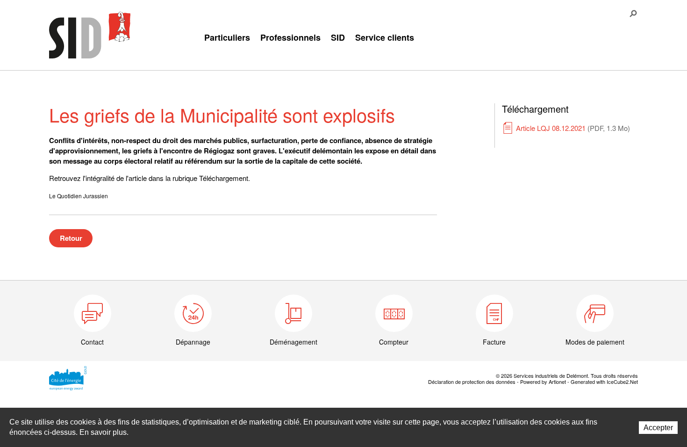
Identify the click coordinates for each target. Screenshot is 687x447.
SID (338, 37)
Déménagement (293, 341)
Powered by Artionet (543, 381)
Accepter (658, 428)
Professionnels (290, 37)
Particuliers (227, 37)
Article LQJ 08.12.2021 (573, 128)
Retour (71, 238)
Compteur (393, 341)
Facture (494, 341)
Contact (92, 341)
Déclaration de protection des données (471, 381)
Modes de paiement (594, 341)
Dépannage (193, 341)
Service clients (384, 37)
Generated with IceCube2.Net (604, 381)
